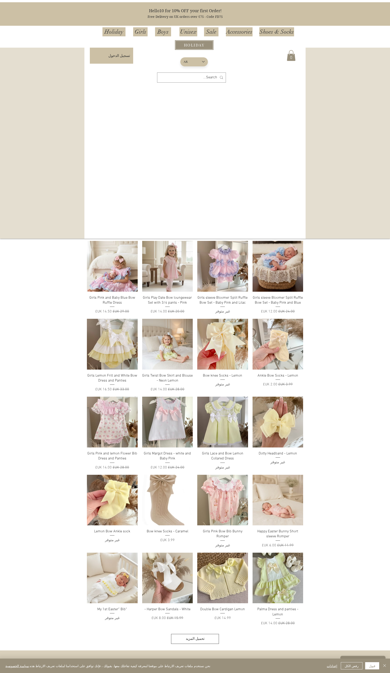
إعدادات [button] (332, 666)
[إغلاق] (384, 665)
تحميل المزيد (195, 639)
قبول (372, 666)
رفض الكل (352, 666)
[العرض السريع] (278, 266)
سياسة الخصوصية (17, 666)
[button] (291, 55)
